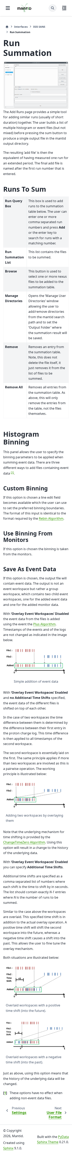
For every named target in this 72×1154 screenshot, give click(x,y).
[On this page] (64, 8)
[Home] (7, 27)
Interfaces (21, 26)
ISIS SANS (39, 26)
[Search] (52, 8)
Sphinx (8, 1148)
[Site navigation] (7, 8)
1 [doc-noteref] (12, 472)
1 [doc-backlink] (5, 1093)
